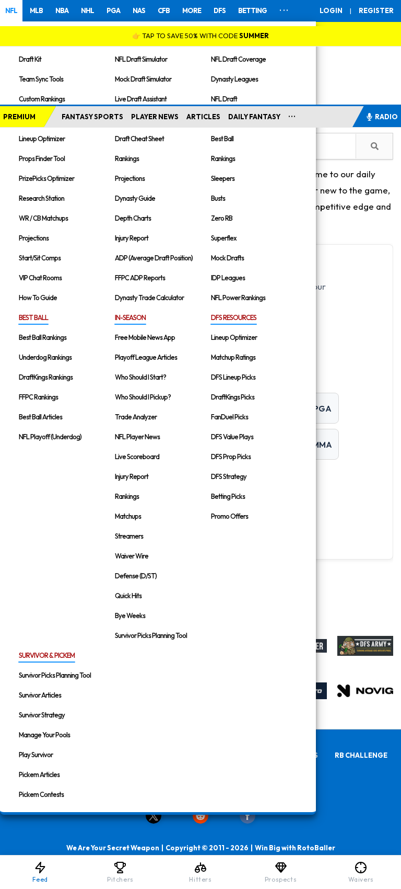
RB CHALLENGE (361, 755)
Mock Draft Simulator (143, 79)
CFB (164, 10)
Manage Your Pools (44, 735)
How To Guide (38, 297)
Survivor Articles (40, 695)
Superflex (224, 238)
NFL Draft (224, 99)
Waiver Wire (131, 556)
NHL (87, 10)
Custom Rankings (42, 99)
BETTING (252, 10)
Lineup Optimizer (42, 138)
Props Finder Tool (42, 158)
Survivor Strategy (42, 715)
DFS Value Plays (232, 436)
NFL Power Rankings (238, 297)
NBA (61, 10)
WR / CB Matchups (43, 218)
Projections (34, 238)
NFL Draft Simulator (141, 59)
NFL (11, 10)
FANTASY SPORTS (92, 116)
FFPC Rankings (38, 397)
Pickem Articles (39, 774)
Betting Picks (228, 496)
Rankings (127, 158)
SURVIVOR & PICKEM (47, 655)
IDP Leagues (228, 277)
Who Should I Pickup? (143, 397)
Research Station (41, 198)
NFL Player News (137, 436)
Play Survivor (36, 754)
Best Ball (222, 138)
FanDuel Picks (229, 417)
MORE (191, 10)
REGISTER (376, 10)
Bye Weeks (130, 615)
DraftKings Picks (232, 397)
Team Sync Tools (41, 79)
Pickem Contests (41, 794)
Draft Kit (30, 59)
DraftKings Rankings (46, 377)
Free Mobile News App (145, 337)
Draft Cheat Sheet (139, 138)
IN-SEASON (130, 317)
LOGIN (331, 10)
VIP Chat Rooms (40, 277)
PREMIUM (19, 116)
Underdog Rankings (45, 357)
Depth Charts (133, 218)
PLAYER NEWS (155, 116)
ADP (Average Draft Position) (154, 258)
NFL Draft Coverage (238, 59)
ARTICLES (203, 116)
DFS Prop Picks (231, 456)
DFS (220, 10)
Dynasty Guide (135, 198)
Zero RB (221, 218)
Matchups (128, 516)
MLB (36, 10)
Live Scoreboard (137, 456)
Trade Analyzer (136, 417)
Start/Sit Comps (40, 258)
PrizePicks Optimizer (46, 178)
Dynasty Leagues (234, 79)
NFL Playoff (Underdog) (50, 436)
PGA (113, 10)
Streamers (129, 536)
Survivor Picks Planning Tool (151, 635)
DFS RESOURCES (233, 317)
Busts (218, 198)
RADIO (386, 116)
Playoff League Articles (146, 357)
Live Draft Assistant (141, 99)
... (292, 114)
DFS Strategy (228, 476)
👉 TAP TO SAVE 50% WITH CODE (200, 35)
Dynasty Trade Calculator (149, 297)
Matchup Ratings (233, 357)
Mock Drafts (227, 258)
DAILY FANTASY (254, 116)
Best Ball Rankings (42, 337)
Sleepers (222, 178)
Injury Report (131, 238)
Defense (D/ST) (136, 576)
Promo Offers (229, 516)
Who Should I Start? (140, 377)
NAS (139, 10)
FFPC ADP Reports (140, 277)
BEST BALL (33, 317)
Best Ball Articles (40, 417)
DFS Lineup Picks (233, 377)
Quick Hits (128, 595)
